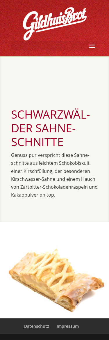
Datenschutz (36, 326)
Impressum (68, 326)
